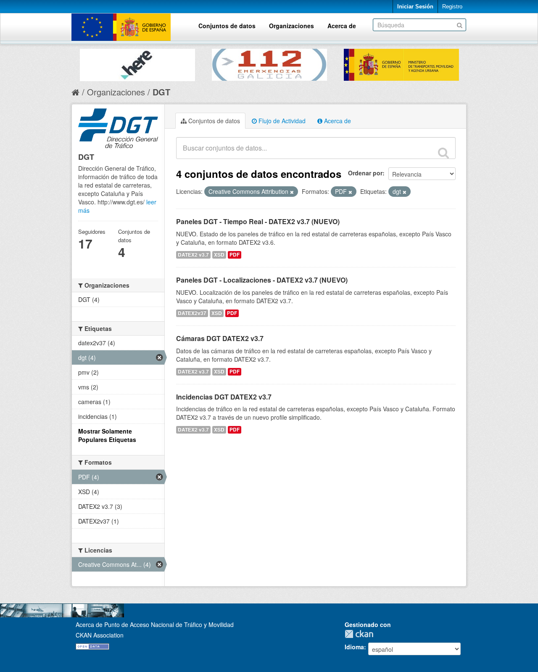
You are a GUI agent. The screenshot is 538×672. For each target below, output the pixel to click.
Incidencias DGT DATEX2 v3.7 (224, 397)
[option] (137, 63)
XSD (219, 254)
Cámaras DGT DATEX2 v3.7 (220, 338)
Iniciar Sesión (415, 6)
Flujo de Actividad (281, 120)
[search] (443, 152)
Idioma (354, 647)
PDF (234, 254)
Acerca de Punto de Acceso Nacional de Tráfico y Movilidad (155, 624)
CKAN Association (100, 635)
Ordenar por (365, 173)
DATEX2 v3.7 (193, 254)
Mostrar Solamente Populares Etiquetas (107, 435)
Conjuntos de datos (227, 25)
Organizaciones (291, 25)
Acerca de (341, 25)
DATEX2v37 (192, 313)
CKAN (361, 634)
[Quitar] (292, 191)
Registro (452, 6)
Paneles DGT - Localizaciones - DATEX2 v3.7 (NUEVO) (262, 280)
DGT (161, 92)
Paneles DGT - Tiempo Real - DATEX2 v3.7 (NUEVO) (258, 221)
